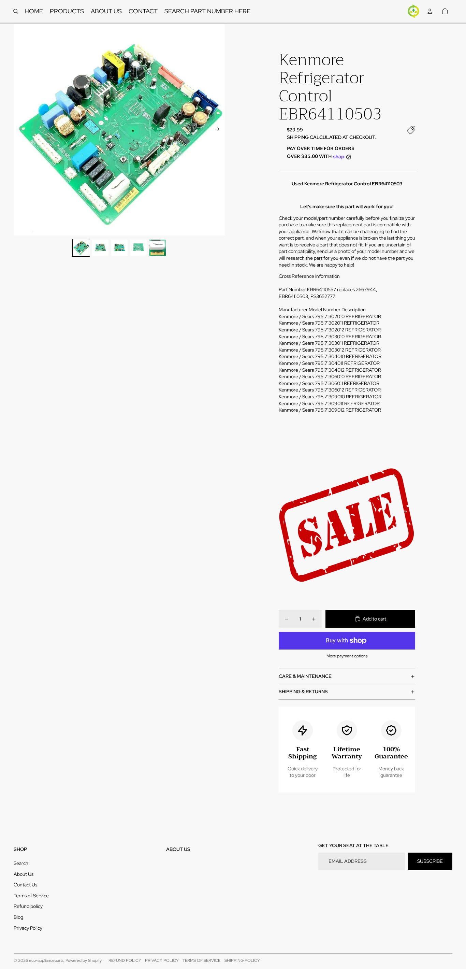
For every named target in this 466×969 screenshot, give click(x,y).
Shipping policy (242, 960)
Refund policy (28, 906)
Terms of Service (31, 896)
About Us (23, 874)
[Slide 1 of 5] (81, 248)
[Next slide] (219, 130)
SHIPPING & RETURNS (303, 691)
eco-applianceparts (46, 960)
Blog (18, 917)
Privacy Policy (28, 928)
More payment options (346, 656)
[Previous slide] (19, 130)
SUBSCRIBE (430, 861)
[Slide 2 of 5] (100, 248)
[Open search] (15, 11)
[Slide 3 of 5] (119, 248)
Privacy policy (162, 960)
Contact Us (25, 885)
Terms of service (201, 960)
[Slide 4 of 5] (138, 248)
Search (21, 863)
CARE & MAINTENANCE (305, 676)
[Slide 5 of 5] (157, 248)
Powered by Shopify (83, 960)
